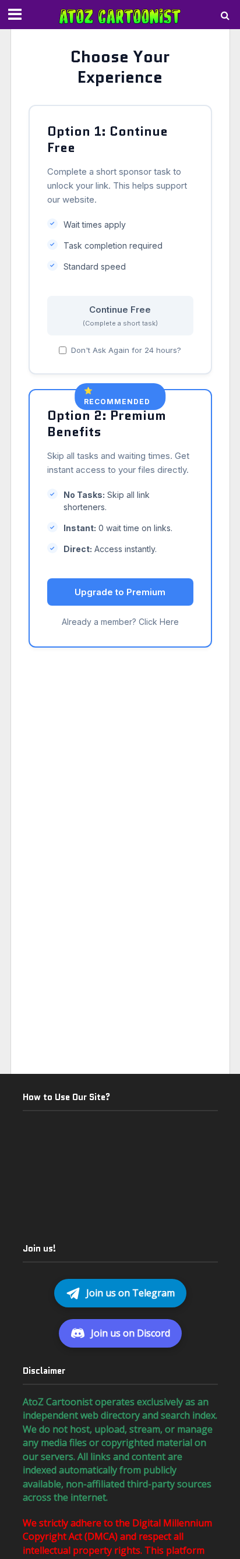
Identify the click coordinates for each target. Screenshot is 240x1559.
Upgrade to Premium (120, 592)
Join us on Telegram (130, 1292)
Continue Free (120, 315)
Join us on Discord (130, 1333)
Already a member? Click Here (120, 622)
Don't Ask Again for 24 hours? (126, 350)
